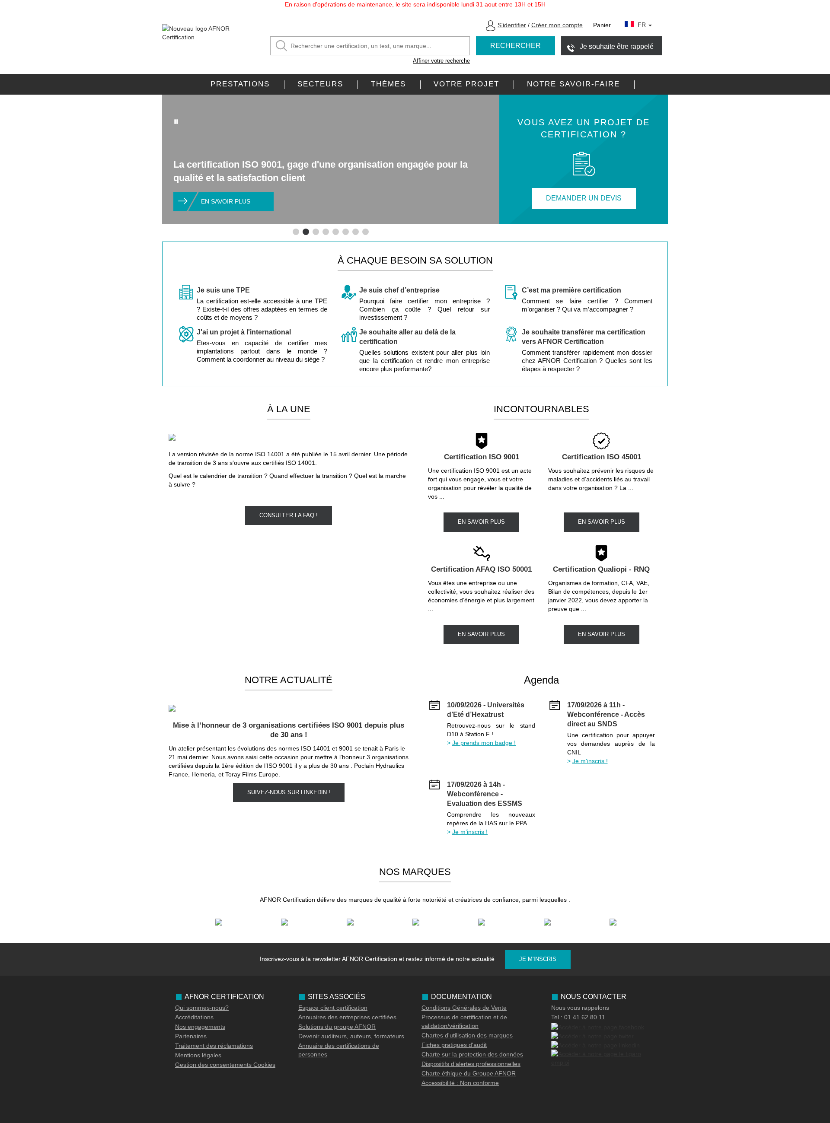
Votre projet (466, 84)
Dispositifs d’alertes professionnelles (470, 1063)
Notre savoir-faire (573, 84)
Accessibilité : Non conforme (460, 1082)
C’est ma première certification (571, 290)
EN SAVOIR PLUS (481, 522)
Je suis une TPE (223, 290)
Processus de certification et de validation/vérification (464, 1021)
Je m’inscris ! (470, 831)
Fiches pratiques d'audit (454, 1044)
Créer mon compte (557, 25)
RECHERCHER (515, 45)
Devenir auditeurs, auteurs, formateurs (351, 1036)
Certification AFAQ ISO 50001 (481, 569)
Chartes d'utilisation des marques (467, 1035)
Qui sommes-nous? (202, 1007)
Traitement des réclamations (214, 1045)
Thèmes (388, 84)
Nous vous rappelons (580, 1007)
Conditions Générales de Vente (464, 1007)
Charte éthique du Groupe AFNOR (468, 1073)
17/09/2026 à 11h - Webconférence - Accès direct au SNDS (606, 714)
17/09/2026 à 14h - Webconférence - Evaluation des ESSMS (484, 794)
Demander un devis (584, 198)
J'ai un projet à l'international (244, 332)
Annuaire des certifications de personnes (338, 1050)
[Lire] (176, 121)
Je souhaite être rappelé (617, 46)
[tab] (296, 232)
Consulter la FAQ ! (288, 515)
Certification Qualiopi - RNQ (601, 569)
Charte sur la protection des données (472, 1054)
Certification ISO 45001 (601, 457)
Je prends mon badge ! (484, 742)
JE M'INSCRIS (537, 959)
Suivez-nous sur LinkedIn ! (288, 792)
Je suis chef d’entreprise (399, 290)
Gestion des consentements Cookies (225, 1064)
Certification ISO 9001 (481, 457)
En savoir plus (225, 201)
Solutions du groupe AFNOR (337, 1026)
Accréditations (194, 1017)
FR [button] (643, 24)
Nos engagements (200, 1026)
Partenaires (191, 1036)
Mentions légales (198, 1055)
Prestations (240, 84)
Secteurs (320, 84)
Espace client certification (332, 1007)
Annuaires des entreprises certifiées (347, 1017)
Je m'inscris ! (590, 760)
